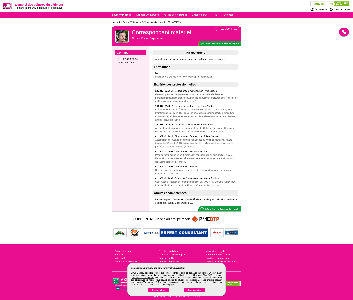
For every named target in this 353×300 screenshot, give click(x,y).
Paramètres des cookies (218, 254)
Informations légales (215, 251)
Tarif (216, 14)
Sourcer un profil (121, 14)
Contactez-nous (122, 251)
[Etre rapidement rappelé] (343, 32)
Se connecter (321, 9)
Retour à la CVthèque (227, 29)
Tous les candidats (168, 251)
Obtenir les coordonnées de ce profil (221, 209)
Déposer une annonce (147, 14)
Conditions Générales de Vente (221, 261)
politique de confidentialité (142, 277)
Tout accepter (194, 290)
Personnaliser (158, 290)
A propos (228, 14)
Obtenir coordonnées (221, 43)
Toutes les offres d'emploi (172, 254)
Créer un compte (341, 9)
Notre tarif (119, 258)
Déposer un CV (200, 14)
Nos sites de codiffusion (126, 261)
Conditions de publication (218, 258)
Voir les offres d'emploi (175, 14)
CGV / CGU (208, 275)
